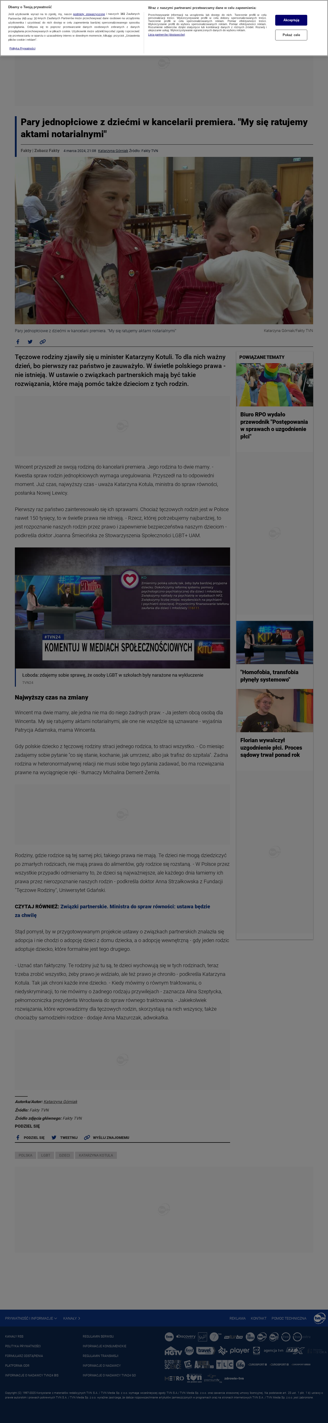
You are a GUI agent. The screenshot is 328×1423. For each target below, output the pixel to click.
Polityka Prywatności (22, 48)
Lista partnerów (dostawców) (166, 34)
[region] (164, 28)
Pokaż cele (291, 35)
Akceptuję (291, 20)
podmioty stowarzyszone (89, 14)
